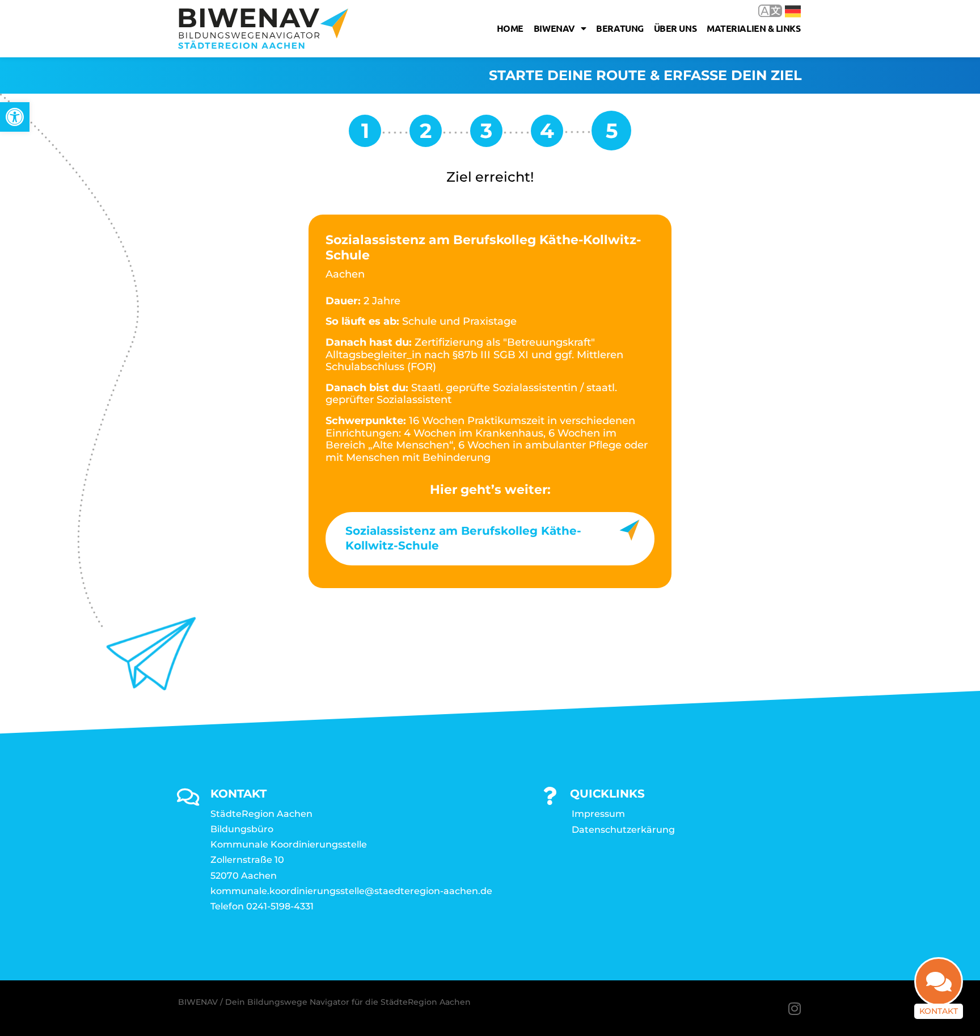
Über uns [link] (675, 28)
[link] (14, 117)
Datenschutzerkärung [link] (623, 829)
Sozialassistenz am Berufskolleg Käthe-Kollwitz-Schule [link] (463, 538)
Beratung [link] (619, 28)
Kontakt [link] (938, 1011)
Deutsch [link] (784, 10)
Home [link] (510, 28)
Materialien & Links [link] (753, 28)
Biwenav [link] (554, 28)
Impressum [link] (598, 813)
